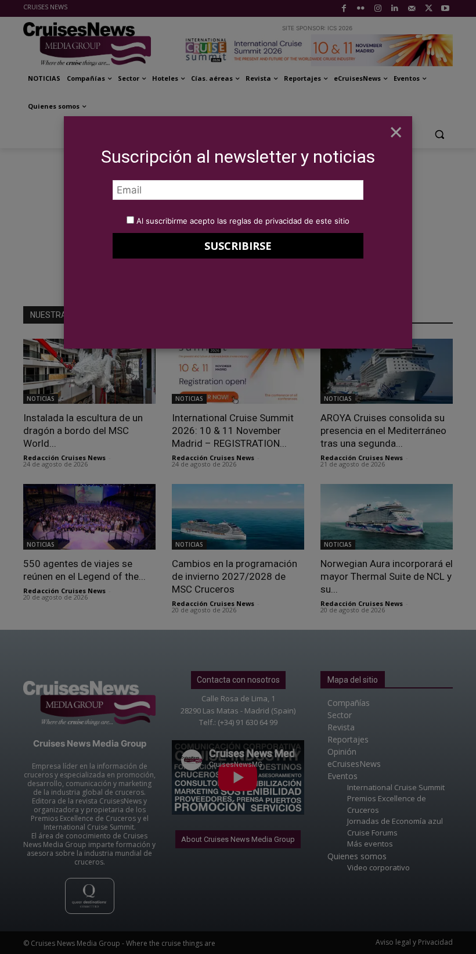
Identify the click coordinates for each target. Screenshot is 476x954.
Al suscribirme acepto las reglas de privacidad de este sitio (242, 220)
